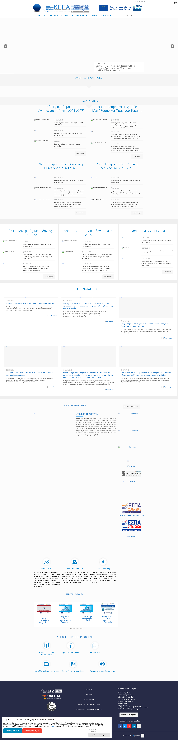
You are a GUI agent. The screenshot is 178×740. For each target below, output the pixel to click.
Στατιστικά (93, 732)
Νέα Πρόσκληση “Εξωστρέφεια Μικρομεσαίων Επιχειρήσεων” (68, 134)
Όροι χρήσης (89, 689)
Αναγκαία (93, 729)
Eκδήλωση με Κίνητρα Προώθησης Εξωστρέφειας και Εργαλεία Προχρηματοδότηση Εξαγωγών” (145, 325)
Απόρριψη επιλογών (32, 731)
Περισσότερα (53, 315)
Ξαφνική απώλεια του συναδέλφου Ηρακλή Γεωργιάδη (67, 145)
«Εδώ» (52, 726)
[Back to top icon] (142, 736)
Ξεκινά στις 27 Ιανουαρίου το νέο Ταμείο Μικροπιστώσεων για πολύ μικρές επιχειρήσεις (29, 374)
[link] (37, 8)
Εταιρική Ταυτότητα (87, 414)
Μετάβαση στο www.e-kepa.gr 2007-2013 (131, 515)
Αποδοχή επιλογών (12, 731)
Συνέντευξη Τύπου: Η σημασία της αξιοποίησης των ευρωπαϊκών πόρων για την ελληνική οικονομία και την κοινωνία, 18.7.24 (146, 374)
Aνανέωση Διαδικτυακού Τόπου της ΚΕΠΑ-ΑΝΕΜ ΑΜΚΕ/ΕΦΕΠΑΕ (68, 124)
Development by (128, 736)
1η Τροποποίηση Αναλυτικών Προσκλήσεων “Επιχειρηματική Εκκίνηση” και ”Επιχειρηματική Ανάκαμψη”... (125, 193)
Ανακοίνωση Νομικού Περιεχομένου (89, 704)
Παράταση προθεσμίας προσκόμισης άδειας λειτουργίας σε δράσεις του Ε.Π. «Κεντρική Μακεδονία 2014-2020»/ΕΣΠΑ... (36, 268)
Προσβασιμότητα (89, 699)
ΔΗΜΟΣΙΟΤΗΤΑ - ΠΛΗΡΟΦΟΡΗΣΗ (75, 637)
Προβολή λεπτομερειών (99, 735)
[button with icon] (120, 726)
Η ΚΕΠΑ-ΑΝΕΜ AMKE (75, 405)
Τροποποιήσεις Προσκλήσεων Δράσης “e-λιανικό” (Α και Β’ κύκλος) (157, 252)
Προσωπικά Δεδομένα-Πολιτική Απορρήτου (89, 709)
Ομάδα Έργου (89, 694)
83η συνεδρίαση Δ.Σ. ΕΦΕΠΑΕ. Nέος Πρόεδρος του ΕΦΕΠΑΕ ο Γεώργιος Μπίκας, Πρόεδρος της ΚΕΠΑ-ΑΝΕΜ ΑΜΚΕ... (37, 257)
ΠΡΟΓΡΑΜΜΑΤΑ (75, 594)
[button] (70, 628)
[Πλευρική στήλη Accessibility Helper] (176, 2)
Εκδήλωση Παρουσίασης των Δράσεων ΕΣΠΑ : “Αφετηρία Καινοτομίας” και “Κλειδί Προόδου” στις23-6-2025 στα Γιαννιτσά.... (68, 204)
